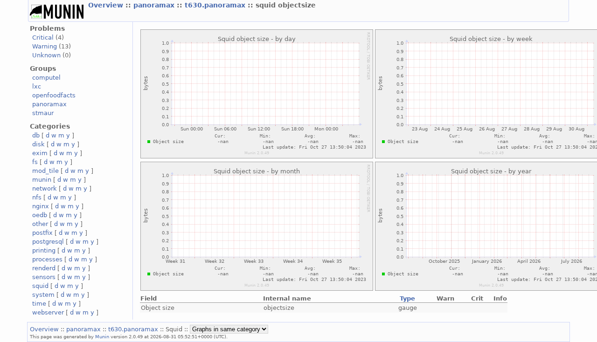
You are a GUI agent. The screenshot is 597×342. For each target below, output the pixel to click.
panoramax (155, 5)
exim (40, 153)
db (36, 135)
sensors (44, 277)
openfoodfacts (54, 95)
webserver (48, 312)
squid (40, 285)
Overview (106, 5)
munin (41, 179)
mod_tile (45, 170)
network (44, 188)
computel (46, 77)
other (40, 223)
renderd (44, 268)
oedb (39, 215)
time (39, 303)
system (43, 294)
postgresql (48, 241)
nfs (37, 197)
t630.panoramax (216, 5)
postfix (42, 232)
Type (407, 298)
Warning (44, 46)
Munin (102, 336)
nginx (40, 206)
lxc (36, 86)
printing (44, 250)
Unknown (46, 55)
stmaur (43, 112)
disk (38, 144)
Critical (43, 37)
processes (47, 259)
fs (35, 161)
